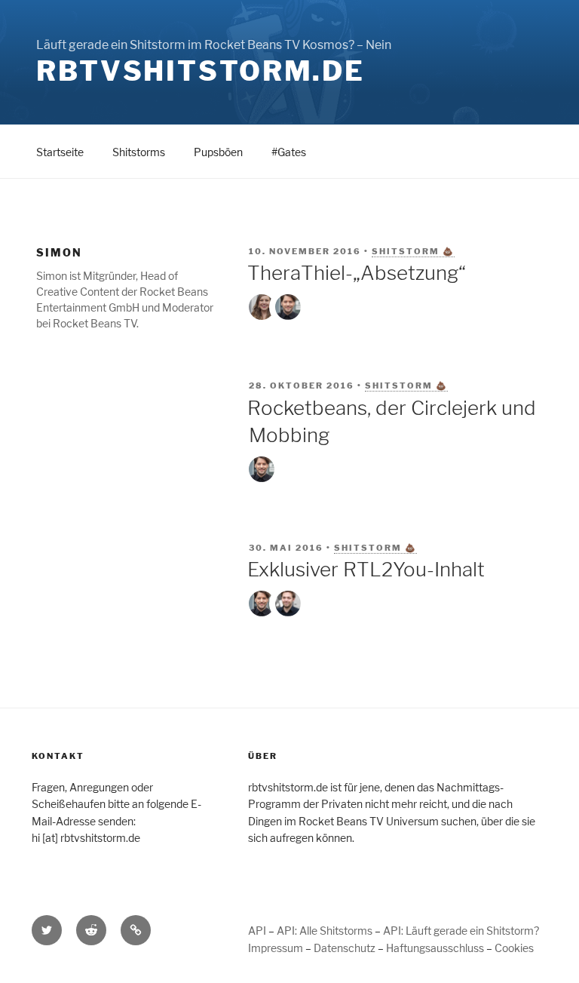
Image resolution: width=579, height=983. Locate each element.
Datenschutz (344, 948)
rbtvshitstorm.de (200, 71)
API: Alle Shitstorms (324, 930)
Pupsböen (218, 152)
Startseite (60, 152)
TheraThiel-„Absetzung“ (356, 272)
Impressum (275, 948)
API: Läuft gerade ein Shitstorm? (461, 930)
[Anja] (261, 307)
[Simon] (288, 307)
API (257, 930)
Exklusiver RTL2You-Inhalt (366, 569)
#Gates (288, 152)
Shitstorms (138, 152)
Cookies (514, 948)
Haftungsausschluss (435, 948)
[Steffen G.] (288, 603)
